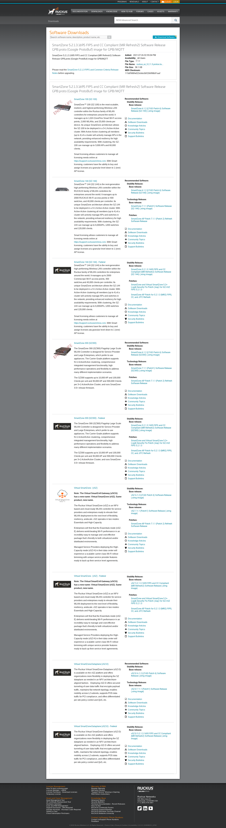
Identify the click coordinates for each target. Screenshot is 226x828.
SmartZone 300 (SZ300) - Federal (89, 418)
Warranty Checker (98, 790)
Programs (122, 2)
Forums (140, 12)
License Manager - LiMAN (56, 790)
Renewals (134, 2)
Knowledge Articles (137, 126)
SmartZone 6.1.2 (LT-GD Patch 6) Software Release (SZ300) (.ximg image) (150, 353)
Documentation (80, 12)
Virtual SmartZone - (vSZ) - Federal (90, 575)
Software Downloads (137, 122)
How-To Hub (126, 12)
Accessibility (133, 825)
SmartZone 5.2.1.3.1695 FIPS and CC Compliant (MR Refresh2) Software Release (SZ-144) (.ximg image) (151, 272)
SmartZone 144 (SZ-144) (85, 181)
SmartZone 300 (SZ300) (85, 343)
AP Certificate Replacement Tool (58, 802)
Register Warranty (98, 788)
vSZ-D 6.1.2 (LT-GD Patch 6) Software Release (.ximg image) (148, 674)
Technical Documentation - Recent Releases (108, 804)
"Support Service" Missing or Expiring (105, 792)
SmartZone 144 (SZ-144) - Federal (89, 262)
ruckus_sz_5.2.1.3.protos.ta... (150, 64)
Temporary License (53, 794)
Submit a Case (51, 811)
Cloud (167, 2)
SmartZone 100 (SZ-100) (85, 99)
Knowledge (112, 12)
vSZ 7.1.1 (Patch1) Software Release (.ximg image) (151, 512)
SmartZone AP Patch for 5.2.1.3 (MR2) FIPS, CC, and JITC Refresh (151, 295)
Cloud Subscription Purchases (57, 813)
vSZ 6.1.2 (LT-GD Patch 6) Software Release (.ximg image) (151, 496)
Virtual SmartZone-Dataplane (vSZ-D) (91, 664)
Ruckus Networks (146, 797)
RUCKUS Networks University (102, 813)
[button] (176, 20)
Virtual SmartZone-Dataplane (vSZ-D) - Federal (95, 726)
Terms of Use (109, 825)
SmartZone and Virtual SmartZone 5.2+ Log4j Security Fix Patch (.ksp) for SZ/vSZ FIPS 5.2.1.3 (150, 287)
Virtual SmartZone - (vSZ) (86, 487)
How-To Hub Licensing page (57, 788)
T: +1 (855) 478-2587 (145, 803)
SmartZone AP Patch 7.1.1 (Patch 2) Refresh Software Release (151, 219)
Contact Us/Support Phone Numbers (105, 819)
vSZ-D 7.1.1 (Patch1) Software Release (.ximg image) (149, 690)
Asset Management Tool (55, 800)
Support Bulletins (136, 136)
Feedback (95, 821)
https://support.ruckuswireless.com (90, 242)
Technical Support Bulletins (101, 810)
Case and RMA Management (57, 806)
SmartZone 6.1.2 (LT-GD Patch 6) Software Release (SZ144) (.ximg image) (150, 191)
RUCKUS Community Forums (102, 808)
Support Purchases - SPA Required (59, 808)
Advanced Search (98, 800)
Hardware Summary (53, 804)
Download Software (166, 37)
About (145, 2)
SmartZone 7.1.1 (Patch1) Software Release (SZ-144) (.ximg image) (151, 207)
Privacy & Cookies (121, 825)
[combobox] (143, 20)
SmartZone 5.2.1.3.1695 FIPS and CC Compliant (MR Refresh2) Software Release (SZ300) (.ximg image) (151, 427)
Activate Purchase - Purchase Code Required (63, 810)
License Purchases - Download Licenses (61, 792)
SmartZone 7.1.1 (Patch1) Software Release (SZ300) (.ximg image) (151, 369)
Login (175, 2)
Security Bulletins (136, 133)
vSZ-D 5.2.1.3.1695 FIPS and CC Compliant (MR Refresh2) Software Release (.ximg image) (151, 736)
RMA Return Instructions (100, 794)
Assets (160, 12)
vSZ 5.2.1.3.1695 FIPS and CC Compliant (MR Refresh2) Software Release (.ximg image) (150, 585)
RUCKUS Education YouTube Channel (106, 811)
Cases (151, 12)
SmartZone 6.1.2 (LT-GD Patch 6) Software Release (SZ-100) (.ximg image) (150, 109)
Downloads (97, 12)
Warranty (173, 12)
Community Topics (136, 129)
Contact (155, 2)
